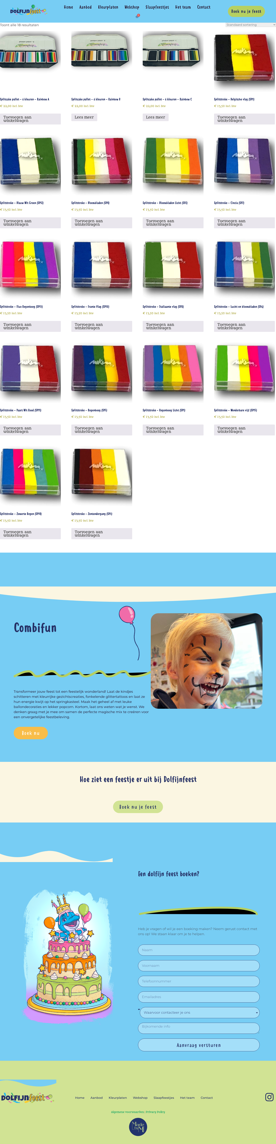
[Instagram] (269, 1097)
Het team (183, 7)
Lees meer (84, 117)
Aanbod (85, 7)
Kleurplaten (108, 7)
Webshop (131, 7)
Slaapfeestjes (157, 7)
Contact (203, 7)
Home (68, 7)
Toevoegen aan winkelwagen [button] (17, 119)
